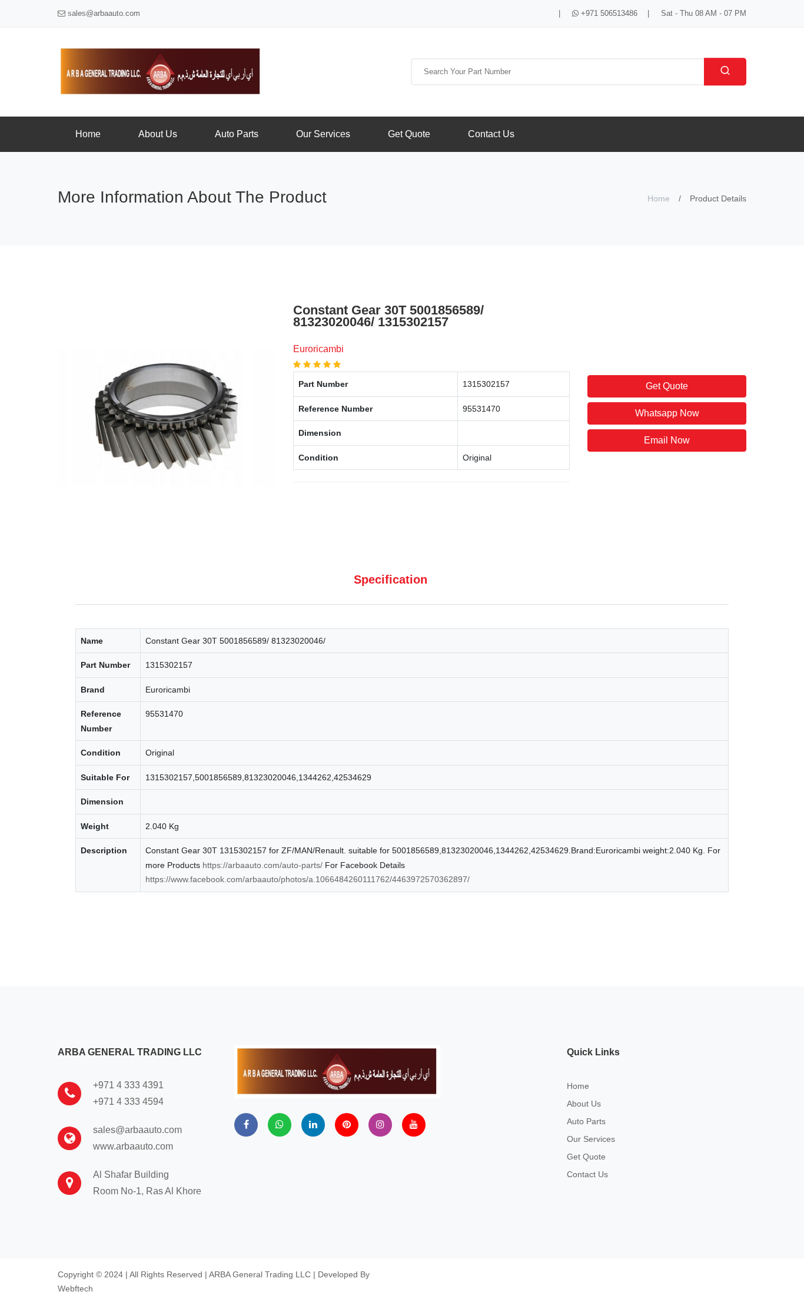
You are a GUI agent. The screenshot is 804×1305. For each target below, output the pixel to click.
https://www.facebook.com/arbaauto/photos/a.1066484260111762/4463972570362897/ (307, 879)
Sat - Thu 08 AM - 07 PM (703, 13)
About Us (157, 134)
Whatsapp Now (667, 413)
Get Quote (409, 134)
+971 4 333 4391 (128, 1085)
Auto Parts (236, 134)
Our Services (323, 134)
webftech (75, 1288)
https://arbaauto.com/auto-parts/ (262, 865)
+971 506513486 (608, 13)
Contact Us (491, 134)
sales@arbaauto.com (102, 13)
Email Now (667, 440)
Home (88, 134)
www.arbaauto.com (133, 1146)
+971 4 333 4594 (128, 1102)
